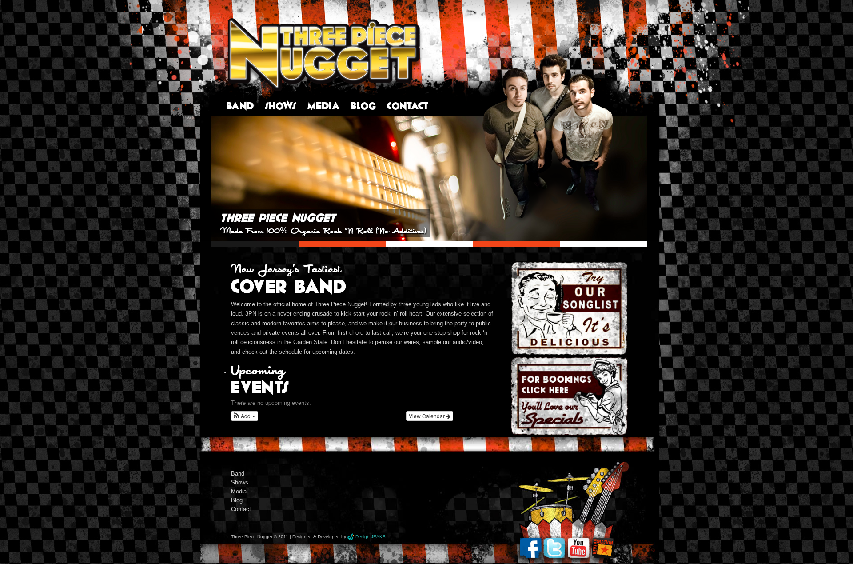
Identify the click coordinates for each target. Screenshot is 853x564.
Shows (281, 105)
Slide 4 (516, 244)
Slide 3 (429, 244)
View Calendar (427, 416)
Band (240, 105)
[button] (244, 416)
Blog (363, 105)
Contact (408, 105)
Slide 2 (342, 244)
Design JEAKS (370, 536)
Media (323, 105)
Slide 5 (603, 244)
